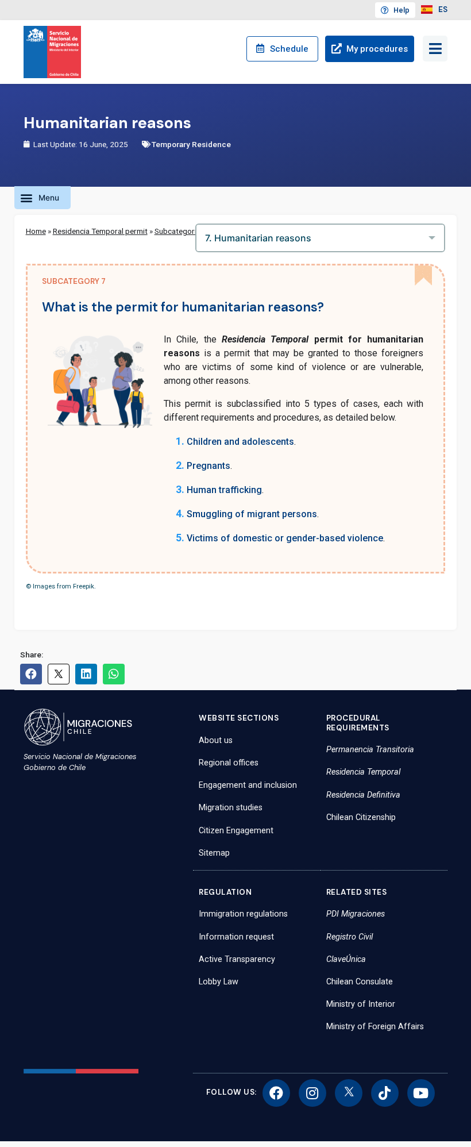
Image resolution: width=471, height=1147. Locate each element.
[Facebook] (276, 1093)
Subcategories (179, 231)
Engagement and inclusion (248, 785)
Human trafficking (224, 489)
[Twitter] (348, 1093)
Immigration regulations (243, 914)
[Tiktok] (385, 1093)
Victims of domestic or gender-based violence (285, 538)
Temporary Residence (191, 144)
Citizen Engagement (236, 831)
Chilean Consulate (359, 982)
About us (216, 740)
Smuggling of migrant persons (252, 514)
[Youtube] (421, 1093)
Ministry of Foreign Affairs (375, 1026)
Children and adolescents (240, 441)
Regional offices (228, 763)
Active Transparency (237, 959)
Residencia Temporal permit (100, 231)
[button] (42, 197)
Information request (236, 937)
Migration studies (230, 808)
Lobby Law (218, 982)
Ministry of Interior (360, 1004)
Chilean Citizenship (361, 817)
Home (36, 231)
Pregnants (208, 465)
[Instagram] (312, 1093)
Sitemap (214, 853)
